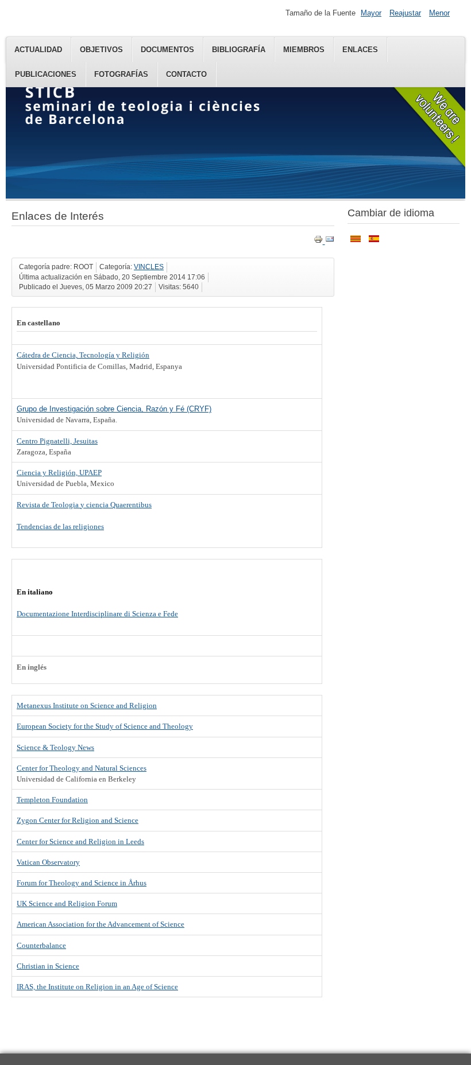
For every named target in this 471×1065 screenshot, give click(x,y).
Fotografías (121, 74)
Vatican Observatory (48, 862)
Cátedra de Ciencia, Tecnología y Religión (83, 355)
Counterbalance (41, 945)
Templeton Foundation (52, 799)
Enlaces (360, 49)
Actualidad (38, 49)
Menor (439, 13)
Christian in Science (48, 966)
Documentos (167, 49)
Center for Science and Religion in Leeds (80, 841)
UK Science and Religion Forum (67, 903)
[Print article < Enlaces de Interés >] (319, 241)
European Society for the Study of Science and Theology (105, 726)
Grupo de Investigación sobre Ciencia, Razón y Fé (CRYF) (114, 409)
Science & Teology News (55, 747)
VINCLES (149, 266)
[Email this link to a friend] (329, 241)
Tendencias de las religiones (60, 526)
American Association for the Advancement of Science (100, 924)
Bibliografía (238, 49)
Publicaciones (45, 74)
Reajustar (405, 13)
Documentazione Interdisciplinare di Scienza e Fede (97, 613)
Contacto (186, 74)
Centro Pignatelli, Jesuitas (57, 441)
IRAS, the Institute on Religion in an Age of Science (97, 986)
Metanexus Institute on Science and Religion (87, 705)
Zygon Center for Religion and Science (77, 820)
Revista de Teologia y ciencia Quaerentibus (84, 504)
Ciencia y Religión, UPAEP (59, 472)
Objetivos (101, 49)
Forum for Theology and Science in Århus (81, 883)
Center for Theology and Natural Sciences (81, 768)
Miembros (304, 49)
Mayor (371, 13)
